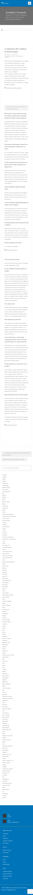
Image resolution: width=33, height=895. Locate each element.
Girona (4, 862)
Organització (5, 700)
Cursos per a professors (7, 555)
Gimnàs (4, 634)
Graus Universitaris (6, 638)
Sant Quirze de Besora (7, 746)
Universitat (4, 781)
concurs (4, 530)
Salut (3, 744)
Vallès (3, 787)
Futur (3, 630)
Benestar (4, 495)
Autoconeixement (6, 491)
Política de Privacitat (7, 873)
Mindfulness (5, 682)
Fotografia (4, 624)
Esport (3, 599)
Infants (3, 648)
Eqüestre (4, 588)
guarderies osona (6, 642)
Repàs (3, 733)
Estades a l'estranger (6, 601)
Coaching (4, 524)
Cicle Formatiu (5, 518)
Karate (3, 665)
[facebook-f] (3, 892)
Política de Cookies (7, 876)
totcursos (8, 54)
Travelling (4, 775)
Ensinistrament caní (6, 580)
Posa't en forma (5, 715)
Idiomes (4, 646)
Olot (3, 690)
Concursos (4, 533)
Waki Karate (5, 793)
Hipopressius (5, 644)
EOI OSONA (5, 586)
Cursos (3, 549)
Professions (4, 719)
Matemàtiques (5, 677)
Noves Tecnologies (6, 688)
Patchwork (4, 704)
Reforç (3, 731)
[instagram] (5, 892)
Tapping (4, 764)
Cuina (3, 541)
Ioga (3, 659)
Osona (3, 702)
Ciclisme (4, 522)
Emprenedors (5, 578)
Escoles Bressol (5, 597)
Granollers (6, 57)
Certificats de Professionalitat (16, 56)
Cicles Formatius (6, 520)
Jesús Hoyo (4, 661)
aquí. (9, 421)
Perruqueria (5, 706)
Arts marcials (5, 489)
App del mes (5, 483)
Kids (3, 667)
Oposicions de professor (7, 698)
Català (3, 510)
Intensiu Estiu (5, 657)
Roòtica (4, 742)
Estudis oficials (5, 609)
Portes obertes (5, 713)
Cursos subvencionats (7, 557)
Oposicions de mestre (7, 696)
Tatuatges (4, 766)
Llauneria (4, 669)
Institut (4, 653)
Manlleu (4, 671)
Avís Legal (5, 878)
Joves (3, 663)
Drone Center (5, 566)
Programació (5, 721)
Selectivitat (4, 748)
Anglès (3, 479)
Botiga (3, 504)
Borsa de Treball (6, 501)
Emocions (4, 576)
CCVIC (4, 512)
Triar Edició (5, 833)
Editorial (4, 568)
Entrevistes (4, 584)
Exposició (4, 611)
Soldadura (4, 752)
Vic (3, 791)
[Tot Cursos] (5, 1)
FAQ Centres (6, 852)
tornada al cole (5, 773)
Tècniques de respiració (7, 768)
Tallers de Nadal (6, 762)
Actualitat (6, 56)
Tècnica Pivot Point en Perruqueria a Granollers (13, 459)
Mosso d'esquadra (6, 684)
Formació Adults (6, 619)
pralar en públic (5, 717)
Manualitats (5, 673)
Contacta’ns (5, 838)
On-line (4, 692)
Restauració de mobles (7, 735)
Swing (3, 758)
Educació (4, 570)
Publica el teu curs (7, 850)
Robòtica (4, 737)
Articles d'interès (6, 487)
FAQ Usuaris (6, 843)
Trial (3, 777)
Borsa (3, 499)
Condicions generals (7, 871)
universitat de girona (7, 783)
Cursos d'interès (5, 553)
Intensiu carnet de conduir (8, 655)
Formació (4, 617)
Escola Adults (5, 593)
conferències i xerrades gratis (8, 539)
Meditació (4, 679)
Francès (4, 626)
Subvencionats (5, 756)
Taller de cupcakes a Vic (7, 760)
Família (4, 615)
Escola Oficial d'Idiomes (7, 595)
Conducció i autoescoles (7, 537)
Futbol (3, 628)
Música (4, 686)
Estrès (3, 607)
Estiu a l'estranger (6, 605)
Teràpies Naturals (6, 770)
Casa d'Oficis (5, 506)
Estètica (4, 603)
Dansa (3, 559)
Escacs (3, 590)
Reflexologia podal (6, 729)
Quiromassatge (5, 727)
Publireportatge (5, 725)
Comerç (4, 528)
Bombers (4, 497)
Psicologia (4, 723)
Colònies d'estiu (5, 526)
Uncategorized (5, 779)
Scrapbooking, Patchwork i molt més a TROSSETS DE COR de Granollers (16, 454)
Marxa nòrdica (5, 675)
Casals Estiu (5, 508)
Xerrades (4, 795)
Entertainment (5, 582)
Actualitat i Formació (7, 840)
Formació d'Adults (6, 622)
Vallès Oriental (5, 789)
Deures (3, 564)
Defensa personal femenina (8, 561)
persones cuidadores (6, 708)
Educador (4, 572)
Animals (4, 481)
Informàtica (5, 650)
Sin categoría (5, 750)
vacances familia (6, 785)
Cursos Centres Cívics (7, 551)
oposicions (4, 694)
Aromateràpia (5, 485)
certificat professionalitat (8, 514)
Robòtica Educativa (6, 739)
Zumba (4, 797)
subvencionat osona (6, 754)
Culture (4, 543)
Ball (3, 493)
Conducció (4, 535)
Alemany (4, 477)
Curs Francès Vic (6, 545)
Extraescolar (5, 613)
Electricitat (4, 574)
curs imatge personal (7, 547)
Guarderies (4, 640)
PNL (3, 710)
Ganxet (4, 632)
